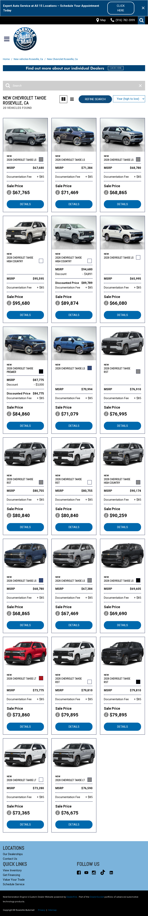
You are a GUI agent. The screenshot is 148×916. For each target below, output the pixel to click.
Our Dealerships (13, 854)
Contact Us (10, 859)
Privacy (41, 910)
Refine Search (95, 99)
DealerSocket (97, 897)
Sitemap (52, 910)
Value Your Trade (14, 879)
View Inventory (12, 870)
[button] (141, 20)
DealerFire (71, 897)
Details (25, 204)
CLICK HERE (121, 8)
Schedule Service (13, 884)
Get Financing (11, 875)
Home (6, 59)
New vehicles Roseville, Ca (29, 59)
